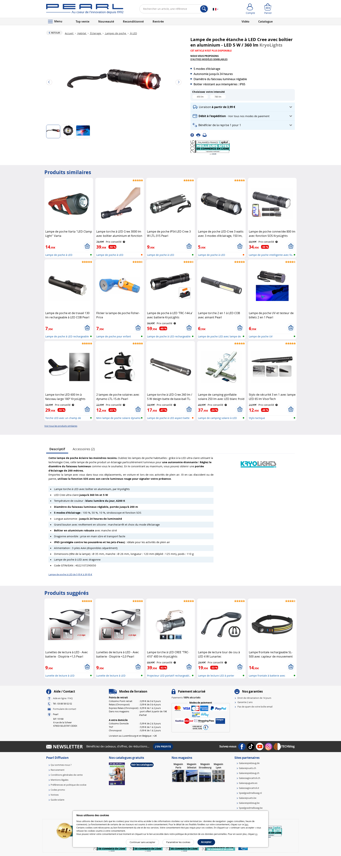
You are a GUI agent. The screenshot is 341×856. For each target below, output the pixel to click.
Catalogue (265, 21)
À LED (133, 33)
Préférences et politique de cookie (68, 784)
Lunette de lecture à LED (59, 675)
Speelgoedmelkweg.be (250, 807)
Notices (55, 794)
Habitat (82, 33)
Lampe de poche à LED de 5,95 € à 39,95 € (70, 574)
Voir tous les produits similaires (60, 425)
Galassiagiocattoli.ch (249, 778)
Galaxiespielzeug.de (249, 763)
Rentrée (158, 21)
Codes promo (58, 789)
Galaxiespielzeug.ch (249, 773)
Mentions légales (59, 779)
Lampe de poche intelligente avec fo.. (271, 255)
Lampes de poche (115, 33)
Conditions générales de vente (67, 774)
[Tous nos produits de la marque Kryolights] (258, 462)
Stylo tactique (257, 418)
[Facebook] (193, 134)
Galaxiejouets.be (247, 798)
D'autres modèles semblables (209, 59)
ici (256, 834)
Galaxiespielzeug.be (249, 802)
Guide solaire (57, 799)
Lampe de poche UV (260, 336)
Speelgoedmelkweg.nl (250, 793)
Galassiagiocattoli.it (249, 788)
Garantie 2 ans (245, 702)
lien (246, 824)
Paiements (186, 697)
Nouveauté (106, 21)
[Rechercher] (204, 8)
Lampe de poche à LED (58, 255)
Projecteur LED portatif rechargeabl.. (169, 675)
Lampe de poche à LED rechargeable (169, 336)
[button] (242, 107)
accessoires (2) (84, 449)
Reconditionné (133, 21)
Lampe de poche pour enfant (113, 336)
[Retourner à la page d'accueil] (84, 9)
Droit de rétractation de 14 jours (254, 697)
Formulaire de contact (64, 709)
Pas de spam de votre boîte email (254, 706)
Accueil (69, 33)
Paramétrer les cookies (178, 842)
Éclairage (96, 33)
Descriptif (57, 449)
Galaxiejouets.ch (247, 768)
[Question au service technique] (206, 134)
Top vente (82, 21)
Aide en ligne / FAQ (63, 698)
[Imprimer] (199, 134)
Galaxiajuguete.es (248, 783)
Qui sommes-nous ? (61, 764)
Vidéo (245, 21)
